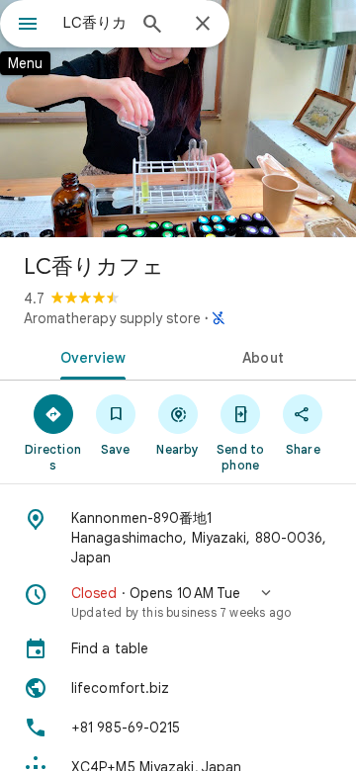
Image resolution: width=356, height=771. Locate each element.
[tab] (89, 356)
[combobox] (94, 23)
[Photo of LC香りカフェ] (178, 118)
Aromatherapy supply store (112, 318)
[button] (178, 602)
